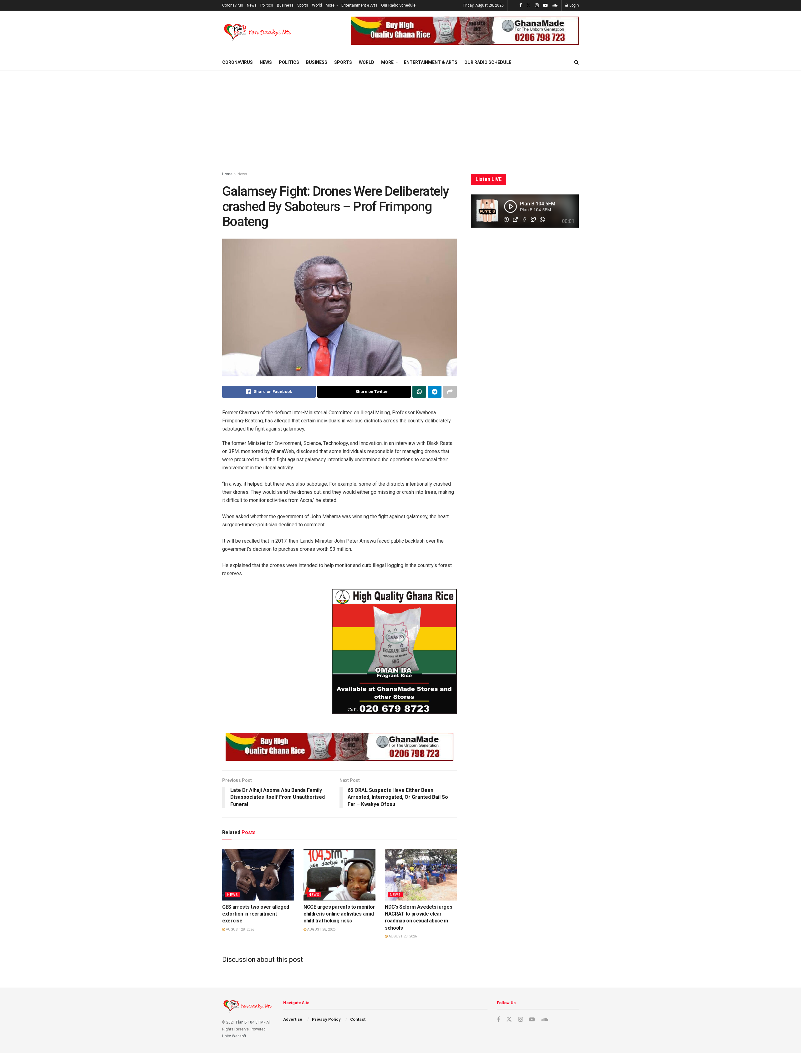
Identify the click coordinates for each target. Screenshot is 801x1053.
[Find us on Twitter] (528, 5)
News (252, 5)
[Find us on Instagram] (537, 5)
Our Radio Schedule (398, 5)
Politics (266, 5)
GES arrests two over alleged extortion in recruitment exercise (255, 914)
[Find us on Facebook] (520, 5)
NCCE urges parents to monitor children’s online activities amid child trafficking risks (339, 914)
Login (574, 5)
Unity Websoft (234, 1036)
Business (285, 5)
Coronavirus (232, 5)
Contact (357, 1019)
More (330, 5)
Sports (302, 5)
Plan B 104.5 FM (249, 1022)
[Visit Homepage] (258, 32)
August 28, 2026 (239, 929)
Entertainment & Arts (359, 5)
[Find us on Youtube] (545, 5)
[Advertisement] (400, 117)
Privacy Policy (326, 1019)
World (317, 5)
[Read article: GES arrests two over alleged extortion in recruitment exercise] (258, 874)
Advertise (292, 1019)
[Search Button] (576, 62)
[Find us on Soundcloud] (555, 5)
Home (227, 174)
